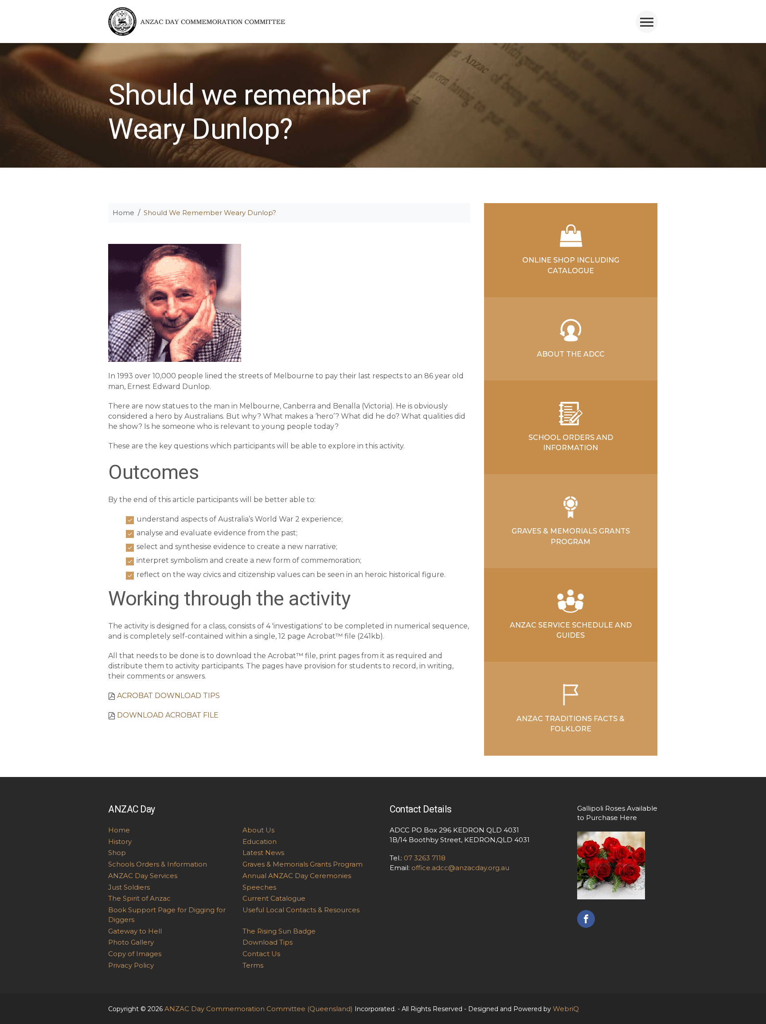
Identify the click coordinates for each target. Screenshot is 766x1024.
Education (259, 841)
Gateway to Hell (135, 931)
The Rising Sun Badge (279, 931)
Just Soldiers (129, 887)
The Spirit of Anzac (139, 898)
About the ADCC (571, 354)
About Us (258, 830)
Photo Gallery (131, 942)
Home (123, 212)
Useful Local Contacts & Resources (301, 910)
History (120, 841)
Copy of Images (134, 953)
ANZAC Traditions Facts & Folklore (570, 723)
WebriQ (566, 1008)
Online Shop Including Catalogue (570, 265)
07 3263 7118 (425, 858)
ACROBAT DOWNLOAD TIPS (168, 695)
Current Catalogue (273, 898)
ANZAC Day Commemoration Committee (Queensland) (258, 1008)
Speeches (259, 887)
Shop (117, 852)
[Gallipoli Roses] (611, 864)
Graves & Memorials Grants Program (571, 536)
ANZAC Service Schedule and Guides (571, 630)
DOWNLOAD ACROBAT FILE (168, 715)
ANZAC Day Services (142, 875)
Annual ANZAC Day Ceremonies (296, 875)
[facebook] (586, 918)
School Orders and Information (570, 442)
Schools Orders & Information (157, 864)
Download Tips (267, 942)
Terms (252, 965)
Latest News (263, 852)
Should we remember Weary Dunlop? (210, 212)
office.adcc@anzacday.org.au (460, 867)
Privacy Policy (131, 965)
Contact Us (261, 953)
